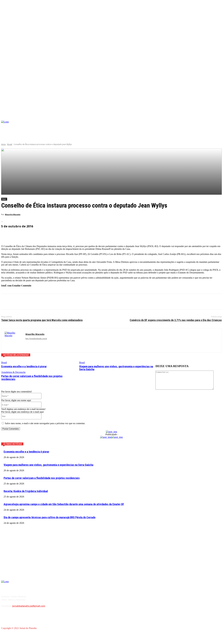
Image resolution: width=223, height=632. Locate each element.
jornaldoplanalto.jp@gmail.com (28, 606)
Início (3, 144)
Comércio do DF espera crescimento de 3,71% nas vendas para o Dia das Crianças (176, 320)
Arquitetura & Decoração (13, 372)
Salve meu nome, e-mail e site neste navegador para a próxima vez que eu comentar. (45, 423)
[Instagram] (190, 125)
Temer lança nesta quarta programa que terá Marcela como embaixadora (42, 320)
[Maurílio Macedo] (13, 340)
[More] (74, 235)
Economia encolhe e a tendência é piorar (24, 366)
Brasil (9, 144)
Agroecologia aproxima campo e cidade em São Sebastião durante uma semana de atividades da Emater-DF (64, 504)
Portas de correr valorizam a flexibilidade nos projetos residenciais (32, 378)
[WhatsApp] (39, 302)
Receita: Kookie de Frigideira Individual (26, 491)
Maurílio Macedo (12, 214)
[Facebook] (185, 125)
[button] (219, 117)
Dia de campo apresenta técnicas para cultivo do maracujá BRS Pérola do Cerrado (49, 517)
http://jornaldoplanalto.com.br (36, 338)
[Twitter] (17, 302)
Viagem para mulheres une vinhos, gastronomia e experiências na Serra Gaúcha (116, 368)
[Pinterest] (28, 302)
